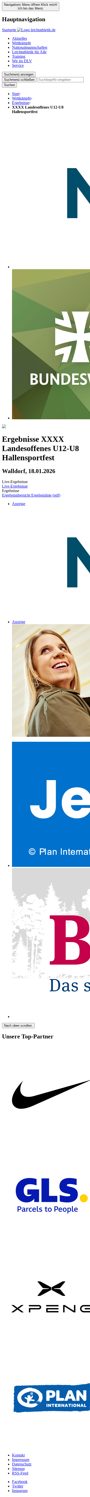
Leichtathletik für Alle (29, 52)
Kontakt (18, 1455)
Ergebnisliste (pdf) (45, 495)
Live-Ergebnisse (15, 486)
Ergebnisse (20, 103)
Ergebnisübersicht (16, 495)
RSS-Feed (20, 1473)
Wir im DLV (22, 61)
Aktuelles (19, 38)
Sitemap (18, 1468)
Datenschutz (22, 1464)
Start (15, 94)
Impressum (20, 1459)
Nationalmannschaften (29, 47)
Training (18, 56)
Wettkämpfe (21, 43)
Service (18, 65)
